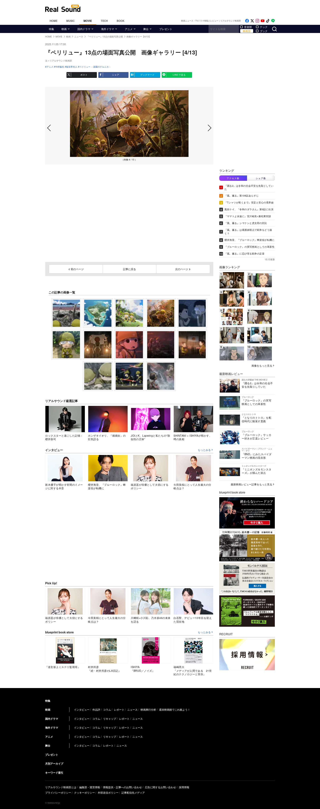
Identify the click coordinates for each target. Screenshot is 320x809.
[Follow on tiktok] (268, 21)
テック (264, 27)
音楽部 (248, 27)
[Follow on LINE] (273, 21)
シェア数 (261, 178)
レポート (119, 709)
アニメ (129, 29)
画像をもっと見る (261, 365)
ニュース (132, 709)
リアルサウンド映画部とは (60, 787)
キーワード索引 (54, 772)
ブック (264, 31)
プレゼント (165, 29)
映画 (64, 29)
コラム (107, 709)
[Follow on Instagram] (257, 21)
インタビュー (81, 709)
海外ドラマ (107, 29)
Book (120, 21)
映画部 (247, 31)
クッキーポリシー (84, 792)
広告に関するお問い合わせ (160, 787)
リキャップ (109, 718)
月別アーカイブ (54, 763)
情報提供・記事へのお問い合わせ (122, 787)
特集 (51, 29)
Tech (104, 21)
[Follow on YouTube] (262, 21)
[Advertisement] (185, 8)
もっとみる (204, 449)
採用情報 (184, 787)
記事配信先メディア (133, 792)
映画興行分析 (148, 709)
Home (53, 21)
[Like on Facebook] (247, 21)
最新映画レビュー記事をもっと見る (251, 484)
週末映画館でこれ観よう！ (174, 709)
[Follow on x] (252, 21)
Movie (88, 21)
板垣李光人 (71, 66)
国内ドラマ (83, 29)
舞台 (146, 29)
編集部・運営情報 (89, 787)
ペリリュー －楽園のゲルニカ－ (95, 66)
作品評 (96, 709)
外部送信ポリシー (108, 792)
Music (70, 21)
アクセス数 (233, 178)
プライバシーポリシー (58, 792)
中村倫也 (59, 66)
